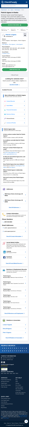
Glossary (17, 383)
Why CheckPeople (19, 388)
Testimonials (18, 390)
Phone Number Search (5, 398)
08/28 (5, 373)
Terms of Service (23, 416)
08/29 (2, 373)
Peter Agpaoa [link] (5, 44)
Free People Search (5, 400)
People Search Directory (6, 379)
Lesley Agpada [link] (19, 44)
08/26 (11, 373)
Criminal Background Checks (7, 403)
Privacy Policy (6, 418)
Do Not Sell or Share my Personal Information (20, 393)
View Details (13, 69)
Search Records (13, 25)
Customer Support (19, 387)
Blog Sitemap (4, 407)
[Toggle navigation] (26, 2)
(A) (8, 9)
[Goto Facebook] (2, 362)
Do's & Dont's (18, 385)
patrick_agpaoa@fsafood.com (10, 154)
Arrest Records (4, 402)
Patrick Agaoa (17, 9)
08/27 (8, 373)
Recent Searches (7, 371)
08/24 (17, 373)
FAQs (17, 381)
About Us (9, 423)
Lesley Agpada (18, 165)
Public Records (4, 387)
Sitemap (2, 405)
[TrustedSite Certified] (4, 369)
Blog (16, 379)
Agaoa (12, 9)
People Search (4, 9)
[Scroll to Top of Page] (26, 421)
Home (5, 423)
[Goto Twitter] (4, 362)
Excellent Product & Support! (7, 364)
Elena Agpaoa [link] (12, 44)
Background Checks (5, 381)
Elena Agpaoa (12, 167)
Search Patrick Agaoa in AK (9, 5)
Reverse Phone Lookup (6, 385)
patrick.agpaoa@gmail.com (11, 152)
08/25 (14, 373)
